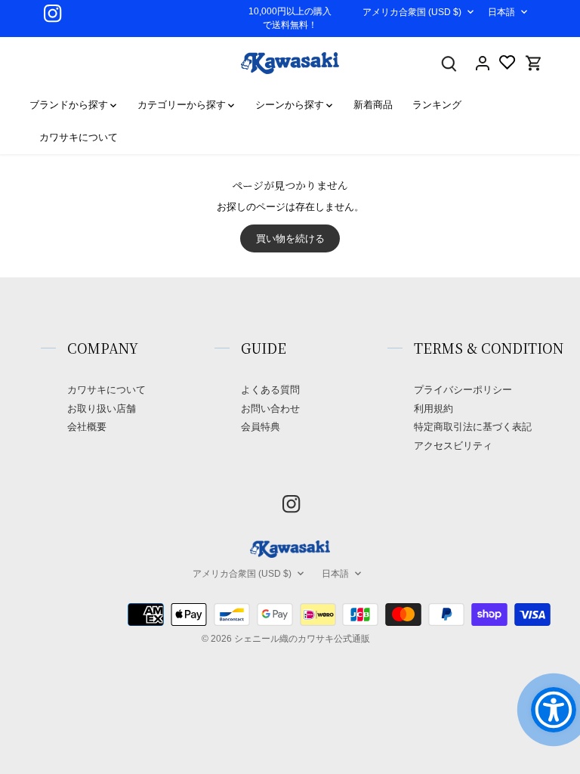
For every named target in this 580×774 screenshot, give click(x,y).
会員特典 (260, 426)
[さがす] (449, 63)
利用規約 (433, 408)
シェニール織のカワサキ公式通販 (302, 638)
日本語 (501, 12)
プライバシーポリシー (463, 389)
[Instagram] (52, 13)
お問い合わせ (270, 408)
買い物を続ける (290, 238)
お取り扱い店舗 (101, 408)
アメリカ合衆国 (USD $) (411, 12)
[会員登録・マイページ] (482, 63)
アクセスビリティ (453, 445)
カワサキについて (106, 389)
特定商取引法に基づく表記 (473, 426)
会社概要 (86, 426)
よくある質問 (270, 389)
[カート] (534, 63)
